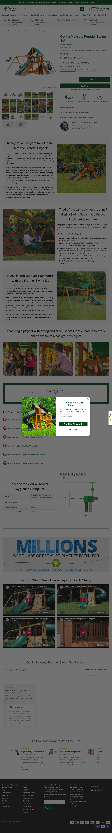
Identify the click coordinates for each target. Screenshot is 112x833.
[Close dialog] (88, 399)
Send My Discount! (73, 424)
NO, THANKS (73, 429)
